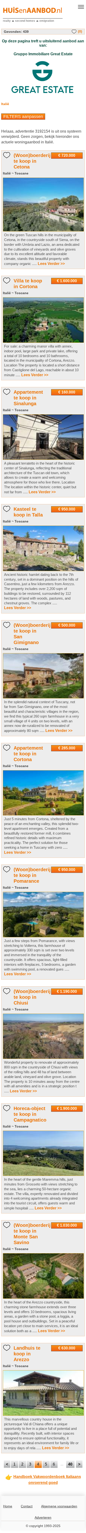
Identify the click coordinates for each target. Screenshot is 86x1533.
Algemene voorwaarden (59, 1506)
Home (7, 1506)
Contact (26, 1506)
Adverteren (43, 1517)
